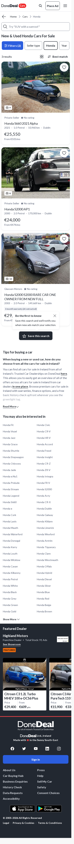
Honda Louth (10, 553)
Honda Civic (43, 424)
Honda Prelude (11, 482)
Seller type (33, 45)
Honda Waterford (12, 534)
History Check (12, 787)
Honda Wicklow (11, 559)
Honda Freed (44, 450)
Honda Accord (45, 444)
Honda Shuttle (11, 450)
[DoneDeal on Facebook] (12, 748)
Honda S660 (10, 502)
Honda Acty (43, 495)
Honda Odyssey (12, 463)
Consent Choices (48, 793)
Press (41, 770)
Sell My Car (44, 781)
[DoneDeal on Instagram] (59, 748)
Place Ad (52, 6)
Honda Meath (10, 527)
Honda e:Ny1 (10, 476)
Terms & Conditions (50, 822)
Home (13, 16)
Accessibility (11, 798)
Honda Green (10, 604)
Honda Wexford (46, 534)
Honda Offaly (44, 566)
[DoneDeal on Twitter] (24, 748)
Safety (41, 787)
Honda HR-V (44, 437)
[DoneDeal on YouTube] (36, 748)
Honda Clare (44, 553)
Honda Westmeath (47, 559)
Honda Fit (8, 424)
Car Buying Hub (13, 775)
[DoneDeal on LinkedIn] (47, 748)
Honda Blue (43, 592)
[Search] (5, 26)
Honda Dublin (44, 508)
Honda (50, 45)
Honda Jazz (9, 437)
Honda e (7, 508)
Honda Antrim (44, 540)
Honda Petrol (10, 579)
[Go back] (3, 16)
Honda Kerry (10, 547)
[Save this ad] (64, 67)
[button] (54, 315)
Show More (9, 619)
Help (40, 775)
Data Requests (13, 793)
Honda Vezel (10, 431)
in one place (20, 386)
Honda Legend (11, 495)
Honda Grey (9, 598)
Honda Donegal (11, 540)
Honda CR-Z (44, 463)
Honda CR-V (44, 431)
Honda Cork (9, 514)
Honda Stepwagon (13, 457)
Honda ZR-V (43, 469)
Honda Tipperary (46, 547)
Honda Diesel (44, 579)
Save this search (38, 336)
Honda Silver (44, 585)
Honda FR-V (43, 482)
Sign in (35, 759)
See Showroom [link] (12, 644)
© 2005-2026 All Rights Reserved (22, 817)
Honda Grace (10, 444)
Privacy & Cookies (23, 822)
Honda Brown (44, 611)
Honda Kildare (45, 521)
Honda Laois (10, 521)
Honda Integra (45, 476)
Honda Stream (11, 489)
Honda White (10, 585)
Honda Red (43, 598)
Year (64, 45)
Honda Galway (45, 514)
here (64, 373)
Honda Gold (9, 611)
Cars (25, 16)
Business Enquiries (15, 781)
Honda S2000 (44, 489)
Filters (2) (14, 45)
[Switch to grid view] (41, 56)
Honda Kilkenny (11, 572)
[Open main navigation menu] (66, 5)
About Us (9, 770)
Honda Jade (9, 469)
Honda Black (10, 592)
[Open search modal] (40, 6)
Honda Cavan (10, 566)
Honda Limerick (45, 527)
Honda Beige (44, 604)
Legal (6, 822)
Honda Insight (45, 457)
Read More (9, 406)
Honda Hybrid (44, 572)
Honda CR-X (44, 502)
